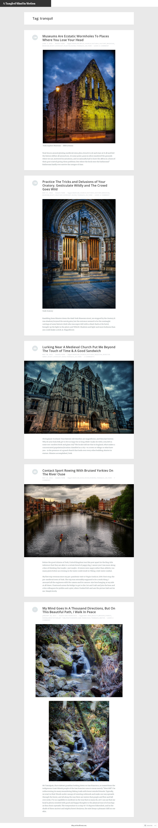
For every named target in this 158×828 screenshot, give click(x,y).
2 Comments (89, 357)
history (103, 43)
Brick (82, 43)
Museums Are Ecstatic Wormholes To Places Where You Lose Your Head (75, 38)
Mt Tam (62, 618)
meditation (53, 618)
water (102, 618)
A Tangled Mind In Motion (19, 3)
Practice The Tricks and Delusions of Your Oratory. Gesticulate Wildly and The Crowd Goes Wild (74, 185)
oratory (59, 195)
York (63, 43)
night (52, 46)
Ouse (82, 478)
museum (45, 46)
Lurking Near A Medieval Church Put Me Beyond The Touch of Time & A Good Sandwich (78, 349)
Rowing (93, 478)
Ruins (73, 46)
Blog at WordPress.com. (79, 825)
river (87, 478)
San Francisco (71, 615)
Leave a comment (101, 46)
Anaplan (75, 43)
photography (72, 618)
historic (95, 43)
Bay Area (88, 615)
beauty (95, 615)
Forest (108, 615)
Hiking (45, 618)
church (88, 43)
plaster (67, 46)
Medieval (111, 43)
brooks (102, 615)
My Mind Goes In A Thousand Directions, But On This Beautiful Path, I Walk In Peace (78, 610)
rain (64, 357)
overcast (59, 46)
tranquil (80, 46)
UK (86, 46)
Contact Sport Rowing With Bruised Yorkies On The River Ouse (77, 472)
